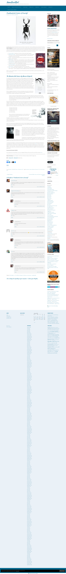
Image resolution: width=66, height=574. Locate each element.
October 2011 (29, 523)
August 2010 (29, 539)
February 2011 (29, 532)
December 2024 (29, 349)
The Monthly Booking (50, 217)
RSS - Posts (8, 325)
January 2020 (29, 414)
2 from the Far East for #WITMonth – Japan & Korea (53, 295)
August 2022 (29, 380)
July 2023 (28, 368)
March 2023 (29, 372)
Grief (56, 336)
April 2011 (28, 530)
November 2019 (29, 416)
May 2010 (28, 542)
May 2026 (28, 330)
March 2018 (29, 438)
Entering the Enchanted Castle (52, 205)
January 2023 (29, 374)
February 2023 (29, 373)
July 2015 (28, 474)
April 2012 (28, 517)
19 (37, 318)
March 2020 (29, 412)
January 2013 (29, 507)
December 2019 (29, 415)
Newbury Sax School (50, 239)
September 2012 (29, 511)
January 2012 (29, 520)
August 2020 (29, 406)
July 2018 (28, 434)
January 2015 (29, 480)
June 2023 (28, 369)
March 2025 (29, 346)
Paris (54, 344)
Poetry (57, 344)
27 (39, 319)
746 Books (49, 186)
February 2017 (29, 453)
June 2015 (28, 475)
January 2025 (29, 348)
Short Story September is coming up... (53, 260)
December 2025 (29, 336)
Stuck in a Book (49, 224)
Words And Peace (50, 230)
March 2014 (29, 491)
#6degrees (50, 327)
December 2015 (29, 468)
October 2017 (29, 444)
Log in (7, 314)
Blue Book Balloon (50, 193)
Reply (12, 186)
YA (55, 353)
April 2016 (28, 464)
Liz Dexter (49, 291)
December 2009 (29, 548)
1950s (57, 327)
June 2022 (28, 382)
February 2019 (29, 426)
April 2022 (28, 384)
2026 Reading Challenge (52, 169)
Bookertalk (49, 194)
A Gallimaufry (49, 187)
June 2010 (28, 541)
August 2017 (29, 446)
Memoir (51, 339)
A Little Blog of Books (50, 189)
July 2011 (28, 527)
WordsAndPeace (50, 302)
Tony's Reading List (50, 227)
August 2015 (29, 473)
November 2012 (29, 509)
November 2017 (29, 443)
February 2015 (29, 479)
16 (44, 317)
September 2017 (29, 445)
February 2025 (29, 347)
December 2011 (29, 521)
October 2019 (29, 417)
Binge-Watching (9, 174)
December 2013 (29, 495)
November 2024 (29, 350)
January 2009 (29, 560)
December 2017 (29, 442)
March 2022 (29, 385)
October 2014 (29, 484)
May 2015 (28, 476)
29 (42, 319)
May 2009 (28, 555)
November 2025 (29, 337)
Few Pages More (50, 206)
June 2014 (28, 488)
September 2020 (29, 405)
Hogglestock (49, 211)
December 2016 (29, 455)
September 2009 (29, 551)
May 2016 (28, 463)
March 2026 (29, 332)
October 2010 (29, 537)
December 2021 (29, 389)
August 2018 (29, 433)
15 (42, 317)
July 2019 (28, 421)
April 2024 (28, 358)
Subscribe (50, 162)
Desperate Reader (50, 202)
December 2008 (29, 561)
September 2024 (29, 352)
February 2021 (29, 400)
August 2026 (29, 327)
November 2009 (29, 549)
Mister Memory (11, 66)
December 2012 (29, 508)
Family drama (55, 335)
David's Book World (50, 201)
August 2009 (29, 552)
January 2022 (29, 388)
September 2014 (29, 485)
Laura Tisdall (49, 214)
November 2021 (29, 390)
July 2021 (28, 394)
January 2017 (29, 454)
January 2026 (29, 335)
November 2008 (29, 562)
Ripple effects (49, 220)
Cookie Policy (17, 571)
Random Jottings (50, 218)
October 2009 (29, 550)
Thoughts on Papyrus (50, 226)
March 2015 (29, 478)
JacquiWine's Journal (50, 212)
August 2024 (29, 353)
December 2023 (29, 362)
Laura (12, 251)
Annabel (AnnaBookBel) (51, 28)
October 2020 (29, 404)
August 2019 (29, 420)
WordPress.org (9, 318)
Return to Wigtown (50, 265)
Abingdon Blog (49, 232)
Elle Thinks (49, 204)
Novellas (50, 344)
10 (34, 317)
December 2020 (29, 402)
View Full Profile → (50, 38)
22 (42, 318)
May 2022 (28, 383)
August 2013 (29, 499)
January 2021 (29, 401)
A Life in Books (49, 188)
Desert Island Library (12, 9)
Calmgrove (13, 210)
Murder (51, 341)
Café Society (13, 180)
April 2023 (28, 371)
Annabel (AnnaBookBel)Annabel (52, 294)
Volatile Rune (49, 228)
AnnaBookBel (12, 2)
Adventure (57, 328)
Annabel (52, 171)
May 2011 (28, 529)
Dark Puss (12, 230)
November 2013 (29, 496)
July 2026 (28, 328)
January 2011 (29, 533)
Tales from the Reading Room (52, 225)
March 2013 (29, 505)
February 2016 (29, 466)
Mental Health (56, 339)
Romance (51, 347)
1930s (54, 327)
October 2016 (29, 457)
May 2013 (28, 502)
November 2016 (29, 456)
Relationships (51, 345)
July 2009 (28, 553)
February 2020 (29, 413)
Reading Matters (50, 219)
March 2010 (29, 544)
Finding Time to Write (50, 207)
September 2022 (29, 379)
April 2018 (28, 437)
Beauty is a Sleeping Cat (51, 192)
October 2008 (29, 563)
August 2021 (29, 393)
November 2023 (29, 363)
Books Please (49, 198)
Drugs (54, 333)
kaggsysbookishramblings (15, 190)
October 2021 (29, 391)
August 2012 (29, 512)
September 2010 (29, 538)
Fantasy (49, 336)
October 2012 (29, 510)
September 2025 (29, 339)
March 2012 (29, 518)
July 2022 (28, 381)
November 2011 (29, 522)
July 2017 (28, 447)
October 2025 (29, 338)
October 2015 (29, 470)
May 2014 (28, 489)
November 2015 (29, 469)
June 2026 (28, 329)
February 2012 (29, 519)
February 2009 (29, 559)
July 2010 (28, 540)
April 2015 (28, 477)
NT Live (39, 169)
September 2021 (29, 392)
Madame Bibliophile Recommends (52, 216)
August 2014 (29, 486)
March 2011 (29, 531)
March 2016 (29, 465)
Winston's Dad (49, 229)
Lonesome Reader (50, 215)
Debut (51, 333)
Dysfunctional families (52, 334)
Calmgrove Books (50, 200)
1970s (53, 328)
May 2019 (28, 423)
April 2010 (28, 543)
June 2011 (28, 528)
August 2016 (29, 459)
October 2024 (29, 351)
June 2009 (28, 554)
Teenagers (53, 351)
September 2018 (29, 432)
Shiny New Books (54, 32)
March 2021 (29, 399)
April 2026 (28, 331)
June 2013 (28, 501)
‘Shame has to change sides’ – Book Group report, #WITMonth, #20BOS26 (53, 292)
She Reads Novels (50, 221)
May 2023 (28, 370)
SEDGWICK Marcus (15, 169)
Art (49, 329)
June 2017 (28, 448)
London (57, 337)
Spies (49, 351)
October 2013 (29, 497)
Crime (54, 331)
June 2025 (28, 342)
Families (50, 335)
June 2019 (28, 422)
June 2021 (28, 395)
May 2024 (28, 357)
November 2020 (29, 403)
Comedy (53, 329)
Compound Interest (50, 233)
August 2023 (29, 367)
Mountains (36, 169)
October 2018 (29, 431)
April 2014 (28, 490)
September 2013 (29, 498)
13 (39, 317)
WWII (52, 353)
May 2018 (28, 436)
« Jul (34, 322)
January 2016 (29, 467)
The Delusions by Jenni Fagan (52, 266)
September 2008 (29, 564)
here (36, 143)
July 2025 (28, 341)
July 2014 (28, 487)
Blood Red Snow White (12, 54)
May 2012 (28, 516)
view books (57, 175)
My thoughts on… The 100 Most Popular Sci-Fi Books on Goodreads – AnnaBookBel (23, 275)
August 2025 (29, 340)
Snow (41, 169)
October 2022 (29, 378)
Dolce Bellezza (49, 203)
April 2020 (28, 411)
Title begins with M (20, 169)
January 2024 (29, 361)
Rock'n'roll (55, 345)
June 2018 (28, 435)
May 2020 (28, 410)
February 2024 (29, 360)
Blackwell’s (16, 157)
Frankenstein (27, 169)
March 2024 (29, 359)
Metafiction (33, 169)
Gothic (30, 169)
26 (37, 319)
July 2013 (28, 500)
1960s (49, 328)
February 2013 (29, 506)
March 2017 (29, 452)
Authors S (10, 169)
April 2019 (28, 424)
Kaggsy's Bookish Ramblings (51, 213)
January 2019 (29, 427)
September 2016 (29, 458)
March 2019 (29, 425)
